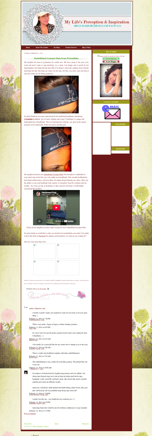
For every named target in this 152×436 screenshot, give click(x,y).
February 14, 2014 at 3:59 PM (39, 393)
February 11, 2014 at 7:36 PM (39, 318)
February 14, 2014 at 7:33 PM (39, 411)
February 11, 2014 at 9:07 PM (39, 327)
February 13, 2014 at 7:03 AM (40, 356)
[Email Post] (47, 289)
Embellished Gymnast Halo (53, 174)
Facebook (42, 236)
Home (28, 47)
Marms (31, 340)
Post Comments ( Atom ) (41, 426)
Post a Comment (30, 413)
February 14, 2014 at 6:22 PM (39, 402)
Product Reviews (71, 47)
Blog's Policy (86, 47)
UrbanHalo (28, 119)
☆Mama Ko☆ (34, 369)
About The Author (42, 47)
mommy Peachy (35, 348)
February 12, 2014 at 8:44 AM (40, 339)
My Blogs (57, 47)
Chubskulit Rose (35, 320)
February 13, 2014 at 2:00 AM (40, 347)
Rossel (31, 357)
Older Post (85, 423)
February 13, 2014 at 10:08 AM (40, 367)
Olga (31, 328)
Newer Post (27, 423)
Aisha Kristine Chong (37, 394)
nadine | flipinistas (35, 308)
